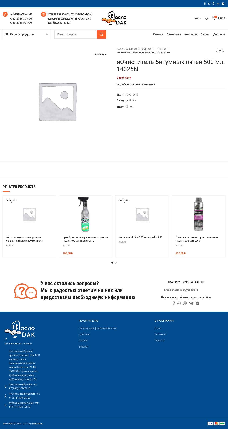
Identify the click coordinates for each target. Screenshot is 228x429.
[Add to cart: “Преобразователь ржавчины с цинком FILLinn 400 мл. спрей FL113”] (109, 201)
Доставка (84, 334)
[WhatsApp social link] (209, 3)
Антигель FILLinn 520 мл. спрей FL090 (140, 237)
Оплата (83, 340)
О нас (158, 328)
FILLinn (163, 49)
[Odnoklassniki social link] (205, 3)
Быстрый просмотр (52, 209)
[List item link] (22, 386)
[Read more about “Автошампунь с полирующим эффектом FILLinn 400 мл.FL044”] (52, 201)
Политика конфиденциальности (97, 328)
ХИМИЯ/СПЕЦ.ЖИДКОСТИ (141, 49)
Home (120, 49)
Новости (159, 340)
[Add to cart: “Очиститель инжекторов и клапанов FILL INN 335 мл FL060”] (222, 201)
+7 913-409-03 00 (192, 282)
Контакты (160, 334)
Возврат (84, 346)
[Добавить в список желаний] (52, 217)
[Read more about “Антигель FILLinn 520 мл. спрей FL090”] (165, 201)
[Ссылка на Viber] (213, 3)
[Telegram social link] (223, 3)
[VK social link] (218, 3)
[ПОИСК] (101, 34)
